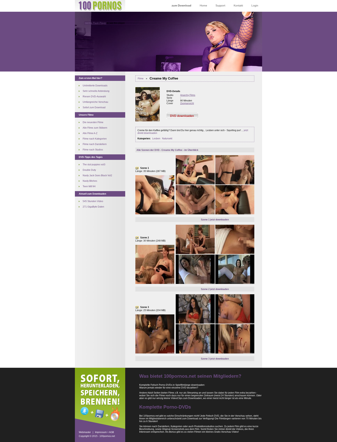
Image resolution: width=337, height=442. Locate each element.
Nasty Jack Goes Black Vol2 (97, 175)
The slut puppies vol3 (94, 164)
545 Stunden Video (93, 201)
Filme (141, 78)
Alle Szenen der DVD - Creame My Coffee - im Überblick (167, 150)
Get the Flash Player (95, 23)
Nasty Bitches (90, 181)
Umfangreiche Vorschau (95, 102)
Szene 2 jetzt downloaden (215, 289)
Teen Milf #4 (89, 186)
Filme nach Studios (93, 149)
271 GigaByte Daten (93, 206)
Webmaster (85, 432)
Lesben (156, 138)
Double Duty (89, 170)
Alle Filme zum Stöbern (95, 127)
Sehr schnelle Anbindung (96, 91)
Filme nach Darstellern (95, 144)
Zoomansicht (187, 103)
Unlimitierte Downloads (95, 85)
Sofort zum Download (94, 107)
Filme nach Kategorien (95, 138)
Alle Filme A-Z (90, 133)
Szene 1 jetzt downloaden (215, 219)
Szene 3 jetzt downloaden (215, 358)
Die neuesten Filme (93, 122)
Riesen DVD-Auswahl (94, 96)
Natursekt (167, 138)
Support (220, 5)
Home (203, 5)
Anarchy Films (187, 95)
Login (254, 5)
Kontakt (238, 5)
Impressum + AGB (104, 432)
